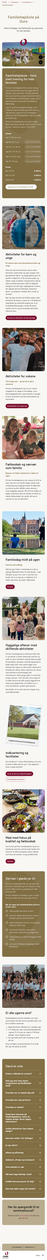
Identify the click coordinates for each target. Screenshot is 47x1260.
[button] (23, 1073)
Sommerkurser (27, 2)
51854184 (24, 1218)
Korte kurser (14, 2)
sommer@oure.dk (26, 1215)
